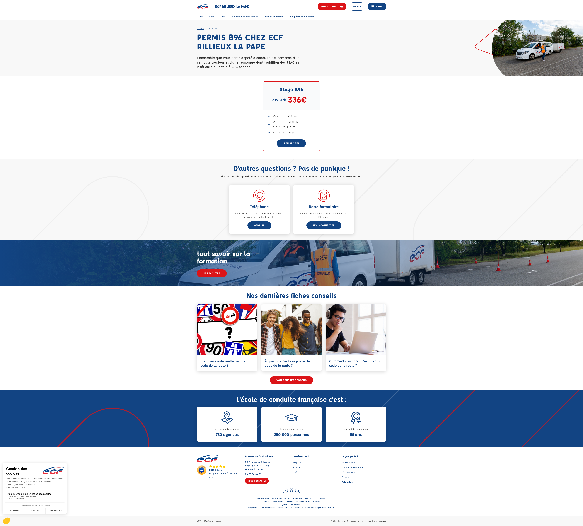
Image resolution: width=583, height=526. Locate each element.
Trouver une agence (352, 467)
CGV (199, 520)
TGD (295, 472)
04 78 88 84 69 (253, 474)
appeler (259, 225)
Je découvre (211, 273)
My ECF (297, 462)
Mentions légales (212, 520)
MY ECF (357, 6)
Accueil (200, 28)
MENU (379, 6)
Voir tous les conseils (291, 380)
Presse (345, 477)
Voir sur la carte (254, 469)
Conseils (297, 467)
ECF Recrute (348, 472)
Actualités (347, 482)
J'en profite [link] (291, 143)
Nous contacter (332, 6)
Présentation (349, 462)
